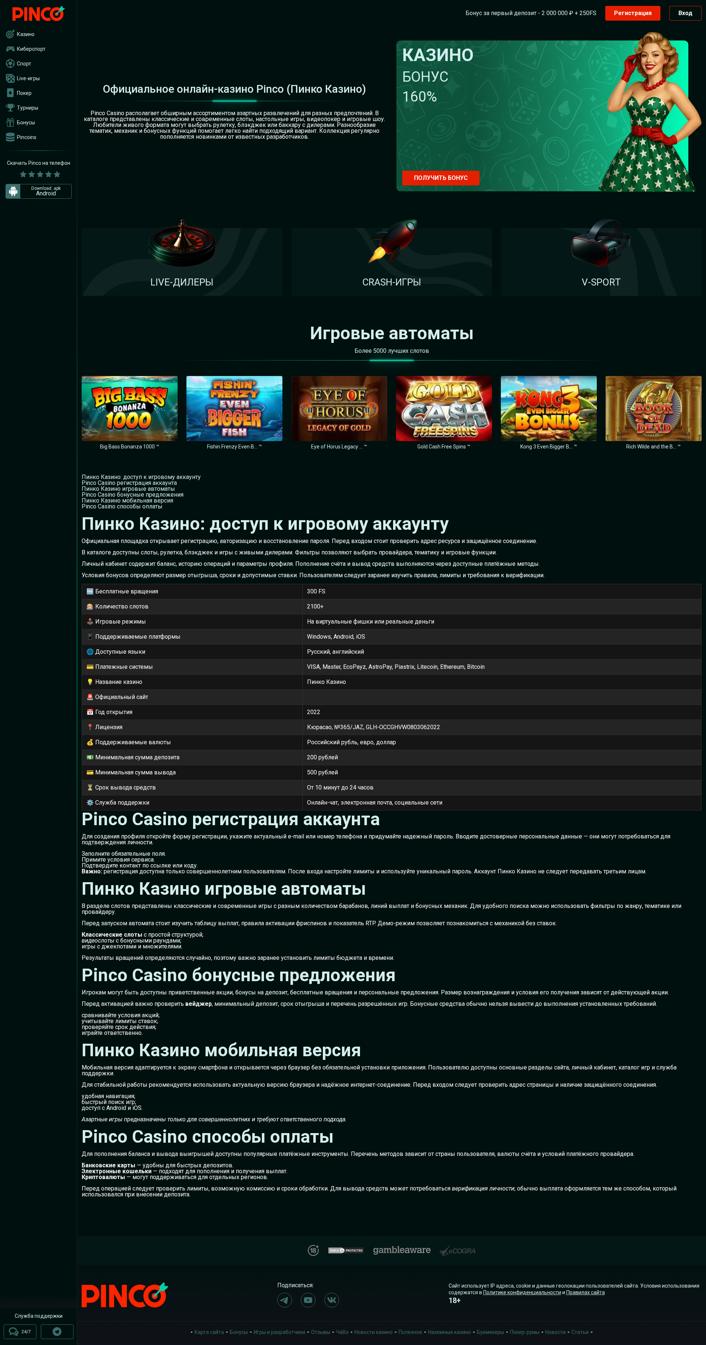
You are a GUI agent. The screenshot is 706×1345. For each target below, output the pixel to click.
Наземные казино (449, 1332)
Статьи (580, 1332)
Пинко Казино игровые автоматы (128, 488)
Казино (26, 34)
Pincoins (26, 137)
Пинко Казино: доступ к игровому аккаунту (141, 476)
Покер (24, 93)
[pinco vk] (331, 1300)
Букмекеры (490, 1332)
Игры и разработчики (279, 1332)
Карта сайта (209, 1332)
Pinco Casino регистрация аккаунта (129, 482)
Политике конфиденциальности (522, 1292)
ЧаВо (342, 1332)
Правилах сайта (585, 1292)
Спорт (24, 64)
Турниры (27, 108)
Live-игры (28, 78)
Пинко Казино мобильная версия (127, 500)
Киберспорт (31, 49)
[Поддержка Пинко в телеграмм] (57, 1331)
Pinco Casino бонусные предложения (132, 494)
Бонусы (26, 122)
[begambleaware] (402, 1248)
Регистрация (633, 13)
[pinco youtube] (308, 1300)
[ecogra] (457, 1247)
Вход (685, 13)
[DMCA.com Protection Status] (346, 1249)
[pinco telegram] (284, 1300)
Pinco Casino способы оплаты (122, 506)
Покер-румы (524, 1332)
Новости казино (373, 1332)
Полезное (410, 1332)
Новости (555, 1332)
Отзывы (320, 1332)
